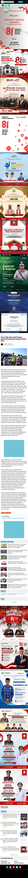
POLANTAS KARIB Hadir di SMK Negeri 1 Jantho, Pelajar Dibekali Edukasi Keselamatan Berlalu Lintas (10, 840)
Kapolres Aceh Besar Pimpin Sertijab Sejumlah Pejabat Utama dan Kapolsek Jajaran (11, 824)
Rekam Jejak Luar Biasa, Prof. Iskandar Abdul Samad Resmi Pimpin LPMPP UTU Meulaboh (10, 832)
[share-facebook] (3, 5)
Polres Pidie (7, 512)
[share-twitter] (6, 5)
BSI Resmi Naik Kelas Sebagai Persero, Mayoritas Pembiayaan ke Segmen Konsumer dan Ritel (14, 518)
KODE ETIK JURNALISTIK (19, 863)
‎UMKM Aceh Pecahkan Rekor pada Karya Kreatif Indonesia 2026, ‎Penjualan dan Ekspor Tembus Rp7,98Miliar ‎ (11, 816)
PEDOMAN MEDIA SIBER (5, 863)
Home (2, 334)
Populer (20, 1)
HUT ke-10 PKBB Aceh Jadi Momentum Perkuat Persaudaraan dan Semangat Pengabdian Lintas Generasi (11, 848)
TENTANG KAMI (4, 861)
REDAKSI (15, 861)
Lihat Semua (14, 602)
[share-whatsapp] (9, 5)
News (3, 512)
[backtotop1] (27, 869)
